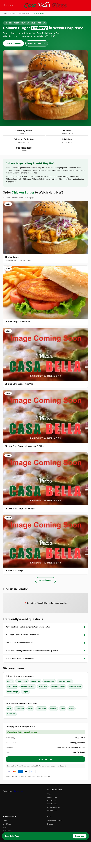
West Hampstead (64, 681)
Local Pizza (20, 708)
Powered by (7, 791)
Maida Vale (43, 686)
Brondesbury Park (27, 686)
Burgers (53, 708)
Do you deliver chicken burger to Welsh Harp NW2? (28, 627)
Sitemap (50, 824)
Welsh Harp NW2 (25, 13)
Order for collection (36, 43)
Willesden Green (75, 686)
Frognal (25, 692)
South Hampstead (58, 686)
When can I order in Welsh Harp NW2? (22, 635)
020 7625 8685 (24, 148)
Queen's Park (22, 681)
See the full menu (45, 580)
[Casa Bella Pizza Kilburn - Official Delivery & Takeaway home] (45, 5)
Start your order (45, 759)
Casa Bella (11, 714)
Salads (71, 708)
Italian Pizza (41, 708)
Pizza (9, 708)
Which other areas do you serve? (20, 658)
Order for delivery (13, 43)
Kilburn (10, 681)
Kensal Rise (35, 681)
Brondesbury (49, 681)
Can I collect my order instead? (19, 643)
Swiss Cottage (12, 692)
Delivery (13, 13)
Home (5, 13)
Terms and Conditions (55, 821)
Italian (30, 708)
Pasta (63, 708)
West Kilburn (12, 686)
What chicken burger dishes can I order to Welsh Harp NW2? (32, 650)
